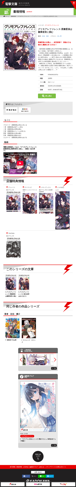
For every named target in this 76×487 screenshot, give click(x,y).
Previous (21, 359)
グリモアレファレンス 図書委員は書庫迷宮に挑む (10, 294)
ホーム (7, 16)
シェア (27, 476)
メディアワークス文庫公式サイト (55, 467)
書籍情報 (13, 16)
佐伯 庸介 (45, 36)
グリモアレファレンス (23, 16)
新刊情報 (12, 467)
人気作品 (25, 467)
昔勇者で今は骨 (11, 340)
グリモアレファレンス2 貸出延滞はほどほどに (23, 294)
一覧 (54, 368)
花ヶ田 (59, 36)
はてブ (51, 476)
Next (55, 359)
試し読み (48, 96)
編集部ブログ (33, 467)
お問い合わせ (38, 472)
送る (43, 476)
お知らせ (41, 467)
